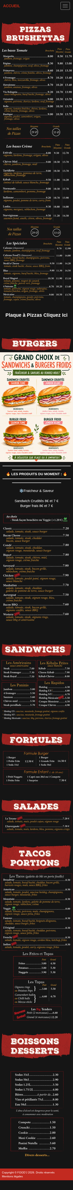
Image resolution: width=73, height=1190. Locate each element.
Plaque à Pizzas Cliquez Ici (36, 315)
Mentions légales (12, 1176)
